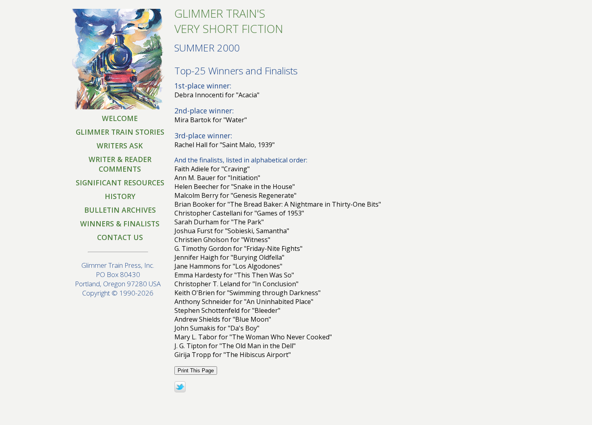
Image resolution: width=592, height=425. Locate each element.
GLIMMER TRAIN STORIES (120, 132)
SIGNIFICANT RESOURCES (120, 182)
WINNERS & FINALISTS (119, 223)
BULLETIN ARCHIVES (120, 210)
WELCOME (120, 118)
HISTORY (120, 196)
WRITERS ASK (120, 145)
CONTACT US (120, 237)
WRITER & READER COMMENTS (120, 164)
